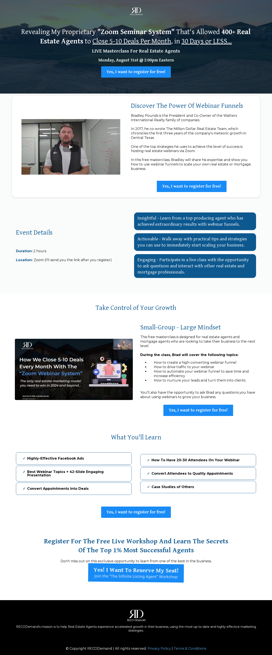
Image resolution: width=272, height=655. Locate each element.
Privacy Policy (159, 648)
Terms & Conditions (190, 648)
